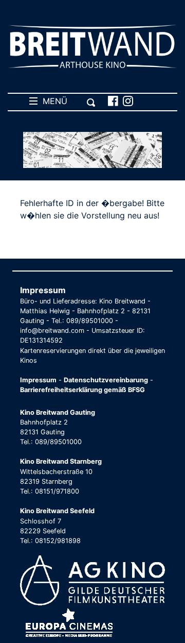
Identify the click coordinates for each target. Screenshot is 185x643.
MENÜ (52, 101)
